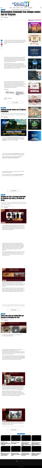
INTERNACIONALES (30, 7)
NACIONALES (25, 7)
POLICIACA (22, 7)
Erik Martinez (6, 17)
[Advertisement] (15, 50)
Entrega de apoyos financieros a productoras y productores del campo (21, 9)
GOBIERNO (14, 7)
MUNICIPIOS (18, 7)
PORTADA (11, 7)
